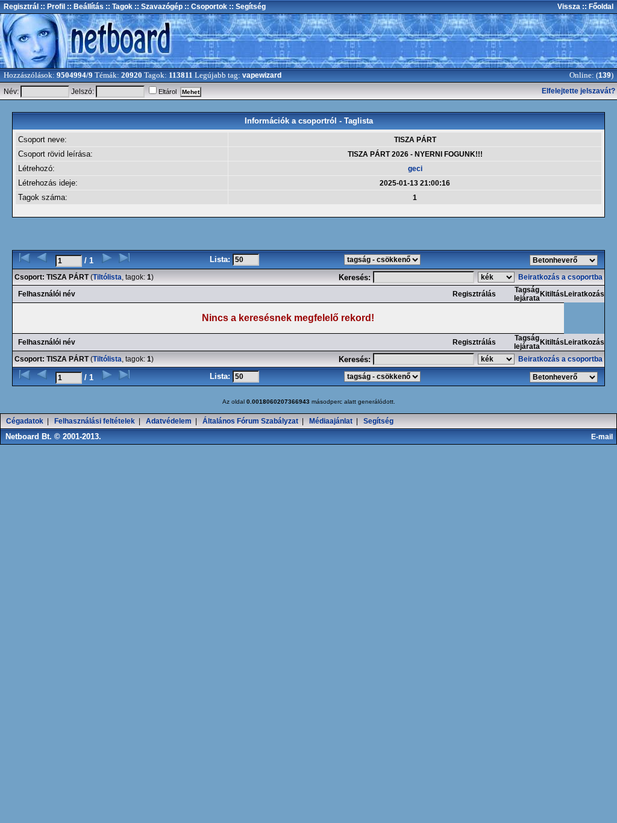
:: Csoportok (205, 6)
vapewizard (261, 75)
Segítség (378, 421)
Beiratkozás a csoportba (561, 277)
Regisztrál (21, 6)
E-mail (603, 437)
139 (604, 75)
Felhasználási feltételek (94, 421)
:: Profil (52, 6)
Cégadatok (24, 421)
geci (415, 168)
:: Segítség (246, 6)
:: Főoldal (596, 6)
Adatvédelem (169, 421)
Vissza (568, 6)
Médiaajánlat (330, 421)
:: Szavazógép (158, 6)
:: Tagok (118, 6)
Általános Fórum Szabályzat (250, 421)
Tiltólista (107, 277)
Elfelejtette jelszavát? (578, 91)
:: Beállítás (84, 6)
